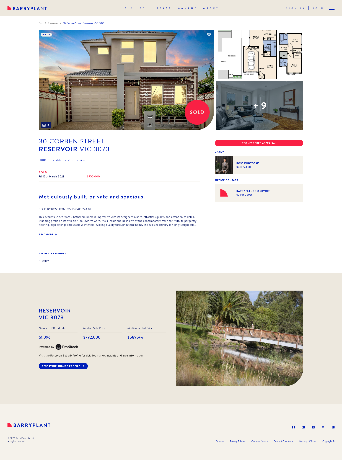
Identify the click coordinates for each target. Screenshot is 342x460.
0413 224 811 (243, 167)
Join (318, 8)
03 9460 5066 (244, 194)
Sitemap (220, 441)
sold (43, 172)
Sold (41, 23)
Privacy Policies (237, 441)
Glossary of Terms (307, 441)
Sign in (296, 8)
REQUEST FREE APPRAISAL (259, 143)
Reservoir (53, 23)
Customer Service (259, 441)
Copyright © (328, 441)
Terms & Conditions (283, 441)
